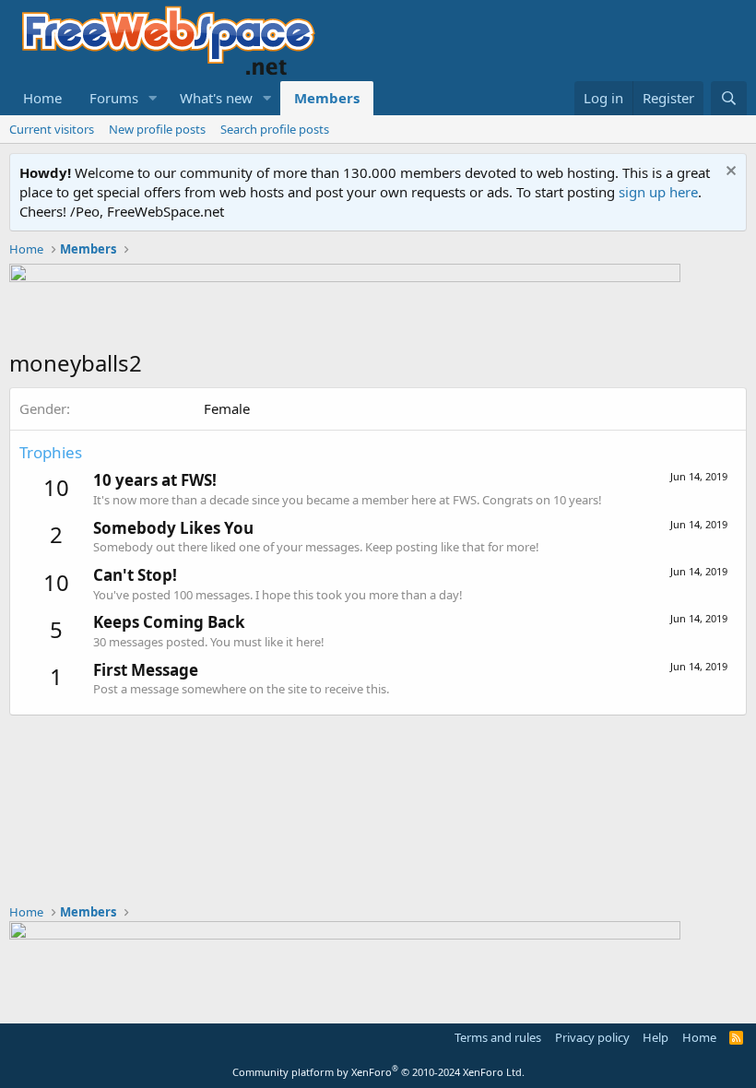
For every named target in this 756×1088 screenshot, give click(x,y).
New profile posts (157, 129)
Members (327, 98)
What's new (216, 98)
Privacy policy (592, 1037)
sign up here (658, 192)
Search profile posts (274, 129)
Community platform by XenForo (378, 1072)
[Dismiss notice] (729, 173)
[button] (153, 98)
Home (42, 98)
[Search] (729, 98)
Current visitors (51, 129)
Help (655, 1037)
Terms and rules (498, 1037)
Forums (113, 98)
